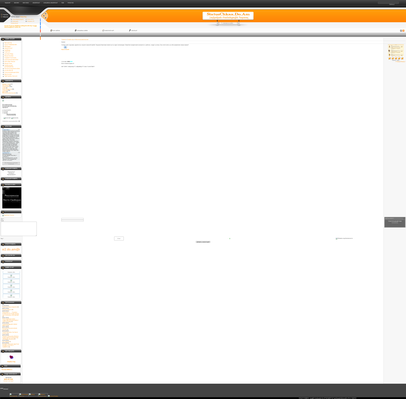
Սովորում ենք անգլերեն (9, 307)
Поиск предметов (7, 89)
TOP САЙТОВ (56, 30)
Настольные (5, 85)
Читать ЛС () (30, 19)
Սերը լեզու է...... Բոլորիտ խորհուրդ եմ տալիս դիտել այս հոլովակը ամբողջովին (10, 314)
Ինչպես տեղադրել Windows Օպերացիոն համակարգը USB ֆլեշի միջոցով (10, 338)
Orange (6, 111)
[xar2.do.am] (26, 14)
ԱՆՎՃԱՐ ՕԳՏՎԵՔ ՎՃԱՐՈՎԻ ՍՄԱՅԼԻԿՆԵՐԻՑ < (10, 345)
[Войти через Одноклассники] (40, 38)
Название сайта (11, 275)
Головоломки (5, 86)
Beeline (6, 113)
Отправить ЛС (30, 21)
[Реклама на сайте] (228, 23)
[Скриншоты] (396, 50)
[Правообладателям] (401, 31)
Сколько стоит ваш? (8, 380)
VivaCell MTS (7, 110)
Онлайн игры (70, 39)
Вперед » (403, 61)
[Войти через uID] (40, 20)
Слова (4, 87)
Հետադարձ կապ (109, 30)
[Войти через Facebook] (40, 27)
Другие (4, 91)
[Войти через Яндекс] (40, 30)
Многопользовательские (8, 93)
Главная (63, 39)
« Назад (397, 61)
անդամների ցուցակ (17, 19)
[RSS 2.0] (403, 31)
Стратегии (5, 90)
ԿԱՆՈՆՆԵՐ (134, 30)
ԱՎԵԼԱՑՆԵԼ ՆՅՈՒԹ (82, 30)
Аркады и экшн (6, 84)
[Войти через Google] (40, 34)
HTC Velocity (5, 341)
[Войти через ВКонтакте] (40, 23)
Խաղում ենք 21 (6, 309)
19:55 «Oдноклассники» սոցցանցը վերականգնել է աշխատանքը (10, 320)
